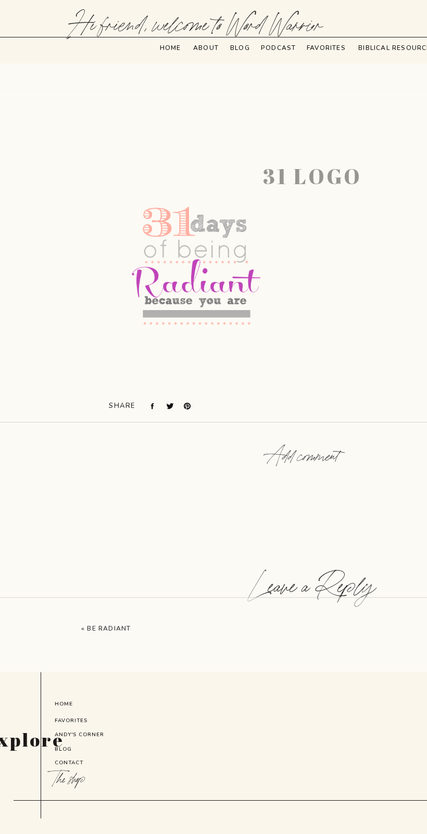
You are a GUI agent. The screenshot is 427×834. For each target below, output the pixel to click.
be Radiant (109, 628)
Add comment (303, 457)
